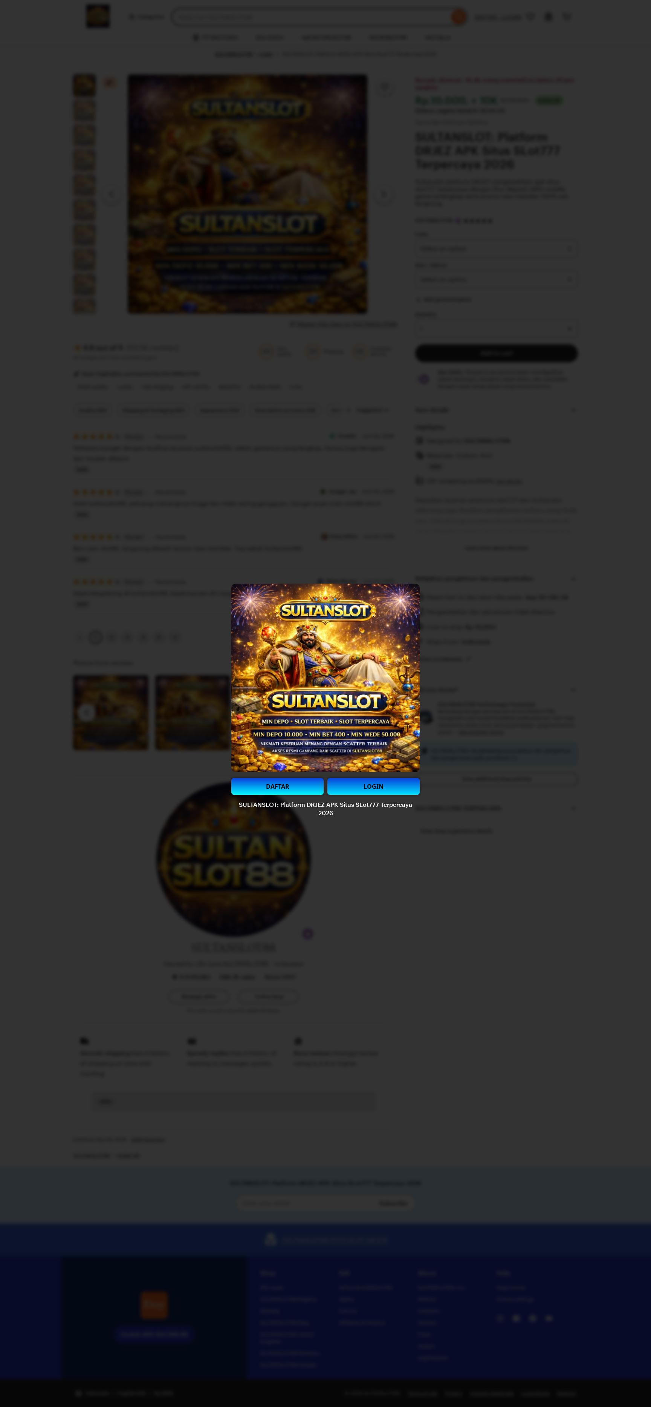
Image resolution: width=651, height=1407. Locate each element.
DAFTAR (277, 786)
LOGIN (374, 786)
